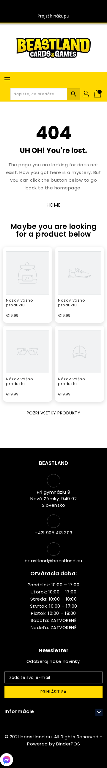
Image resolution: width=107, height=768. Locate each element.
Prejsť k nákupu (53, 16)
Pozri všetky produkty (54, 413)
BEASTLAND (53, 463)
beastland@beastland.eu (53, 561)
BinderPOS (68, 744)
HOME (53, 205)
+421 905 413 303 (53, 533)
